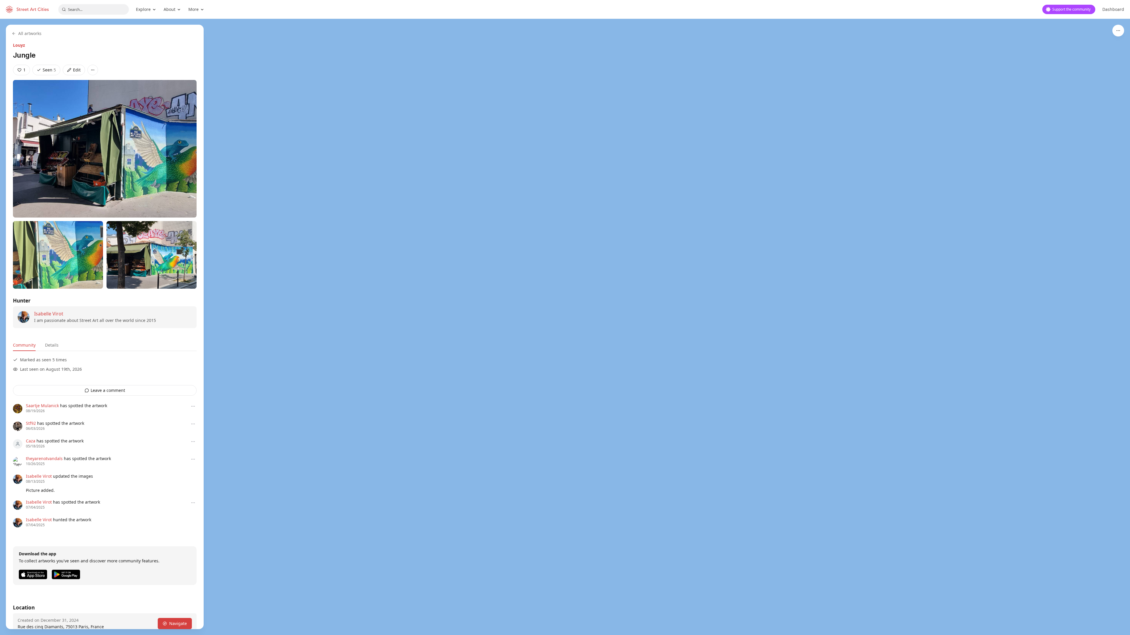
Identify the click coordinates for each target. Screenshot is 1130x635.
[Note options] (193, 406)
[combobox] (93, 9)
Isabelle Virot (48, 313)
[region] (565, 327)
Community (24, 345)
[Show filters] (1118, 30)
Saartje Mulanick (42, 405)
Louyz (19, 45)
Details (52, 345)
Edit (77, 70)
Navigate (178, 623)
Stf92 (31, 423)
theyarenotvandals (44, 458)
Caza (30, 441)
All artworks (29, 33)
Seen (49, 70)
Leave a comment (108, 390)
